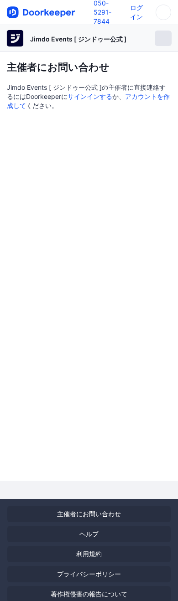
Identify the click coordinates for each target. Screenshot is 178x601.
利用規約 (89, 554)
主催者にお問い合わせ (89, 514)
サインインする (90, 96)
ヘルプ (89, 534)
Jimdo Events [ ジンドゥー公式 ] (78, 39)
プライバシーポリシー (89, 574)
